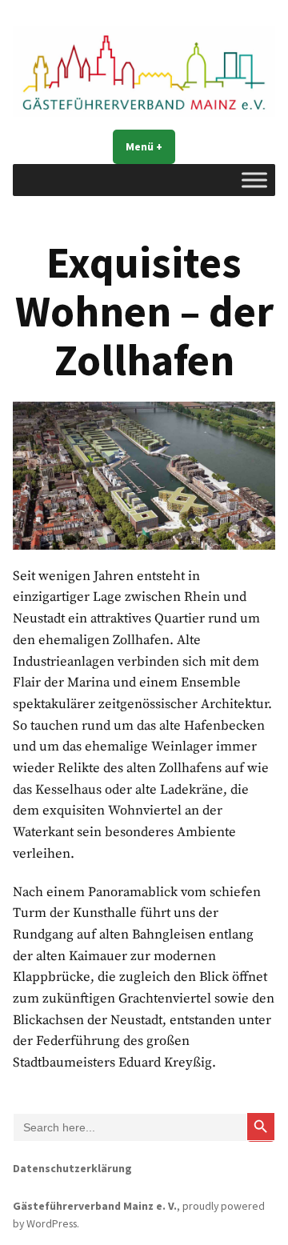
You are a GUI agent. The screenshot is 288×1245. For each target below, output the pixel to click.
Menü (150, 146)
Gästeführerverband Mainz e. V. (95, 1206)
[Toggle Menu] (254, 180)
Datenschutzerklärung (72, 1168)
